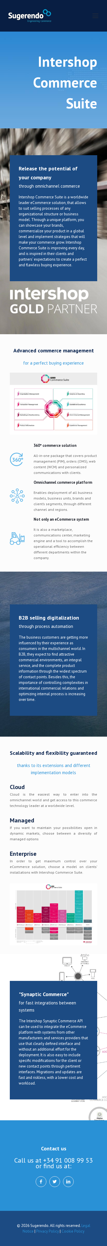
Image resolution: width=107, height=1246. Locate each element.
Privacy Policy (47, 1231)
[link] (53, 404)
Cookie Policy (73, 1231)
